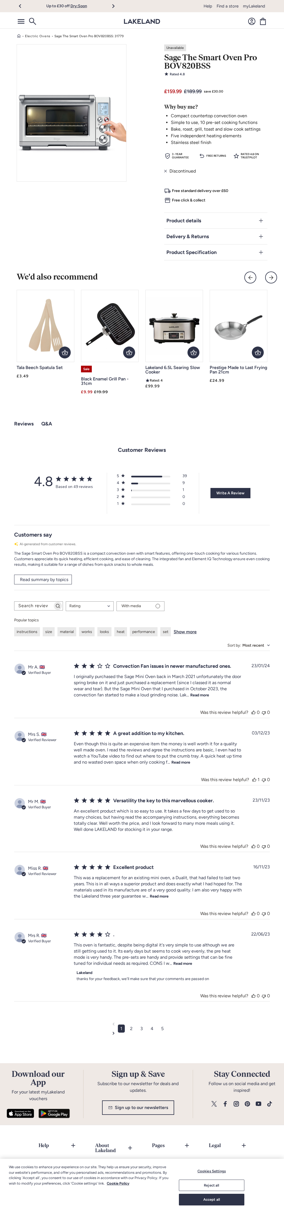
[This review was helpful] (253, 712)
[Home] (19, 36)
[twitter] (214, 1104)
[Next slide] (271, 277)
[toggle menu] (21, 21)
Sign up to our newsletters (141, 1107)
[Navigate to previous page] (142, 1024)
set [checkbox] (165, 631)
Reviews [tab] (24, 424)
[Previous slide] (250, 277)
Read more (199, 695)
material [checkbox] (67, 631)
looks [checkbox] (104, 631)
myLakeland (254, 6)
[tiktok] (269, 1104)
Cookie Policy (118, 1183)
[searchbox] (33, 606)
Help (208, 6)
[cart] (262, 21)
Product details (183, 221)
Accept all (211, 1199)
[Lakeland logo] (142, 21)
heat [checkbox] (121, 631)
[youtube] (258, 1104)
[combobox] (90, 606)
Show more (185, 631)
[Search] (32, 21)
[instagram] (236, 1104)
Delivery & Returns (187, 236)
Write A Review (230, 493)
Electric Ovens (37, 36)
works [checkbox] (87, 631)
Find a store (228, 6)
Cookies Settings (211, 1171)
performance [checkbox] (143, 631)
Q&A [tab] (46, 424)
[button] (23, 6)
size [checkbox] (48, 631)
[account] (251, 21)
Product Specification (191, 252)
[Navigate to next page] (142, 1033)
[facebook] (225, 1104)
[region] (142, 1185)
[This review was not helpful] (264, 712)
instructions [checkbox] (27, 631)
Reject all (211, 1185)
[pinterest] (247, 1104)
